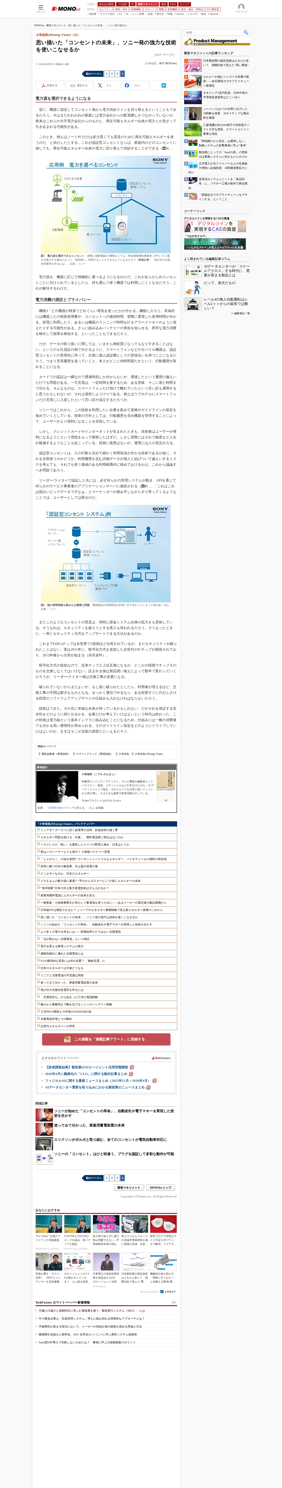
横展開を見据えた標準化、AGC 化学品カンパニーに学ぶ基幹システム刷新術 (88, 1334)
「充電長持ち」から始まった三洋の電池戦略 (69, 997)
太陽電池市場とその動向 (56, 1019)
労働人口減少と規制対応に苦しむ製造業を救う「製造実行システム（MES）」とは (92, 1310)
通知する (82, 85)
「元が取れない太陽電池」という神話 (65, 939)
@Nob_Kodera (113, 800)
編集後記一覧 (242, 313)
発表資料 (95, 655)
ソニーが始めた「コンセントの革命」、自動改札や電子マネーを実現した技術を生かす (96, 924)
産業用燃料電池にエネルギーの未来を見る (68, 895)
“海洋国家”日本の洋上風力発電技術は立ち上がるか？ (75, 888)
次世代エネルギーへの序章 (58, 1026)
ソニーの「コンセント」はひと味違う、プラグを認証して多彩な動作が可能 (114, 1154)
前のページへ (94, 73)
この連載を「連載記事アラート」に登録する (109, 1039)
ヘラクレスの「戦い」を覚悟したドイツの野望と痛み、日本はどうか (85, 844)
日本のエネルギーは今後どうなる (62, 968)
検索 (246, 32)
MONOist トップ (160, 1187)
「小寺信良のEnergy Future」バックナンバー (65, 823)
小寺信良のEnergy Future (149, 753)
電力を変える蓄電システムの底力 (62, 946)
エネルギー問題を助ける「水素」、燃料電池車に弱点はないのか (82, 837)
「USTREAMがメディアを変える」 (66, 807)
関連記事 (144, 259)
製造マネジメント (56, 25)
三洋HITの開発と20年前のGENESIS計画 (66, 1011)
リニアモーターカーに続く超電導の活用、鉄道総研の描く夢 (79, 830)
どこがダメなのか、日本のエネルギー (65, 873)
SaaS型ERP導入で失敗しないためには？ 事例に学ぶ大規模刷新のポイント (87, 1342)
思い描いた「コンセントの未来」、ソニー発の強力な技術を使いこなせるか (89, 917)
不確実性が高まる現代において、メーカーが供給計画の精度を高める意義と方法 (90, 1326)
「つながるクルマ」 (196, 236)
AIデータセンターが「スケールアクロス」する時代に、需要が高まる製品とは (227, 270)
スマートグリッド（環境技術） (94, 753)
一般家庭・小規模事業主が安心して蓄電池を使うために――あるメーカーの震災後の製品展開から (104, 902)
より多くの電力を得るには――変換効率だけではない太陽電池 (81, 931)
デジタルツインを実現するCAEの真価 (206, 218)
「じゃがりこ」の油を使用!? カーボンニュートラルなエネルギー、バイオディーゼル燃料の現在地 (104, 859)
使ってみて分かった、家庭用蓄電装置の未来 (69, 982)
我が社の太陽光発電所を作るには (62, 989)
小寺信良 (124, 753)
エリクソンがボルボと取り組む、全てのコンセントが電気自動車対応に (110, 1139)
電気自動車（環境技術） (55, 753)
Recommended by (150, 1291)
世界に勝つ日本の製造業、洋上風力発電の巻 (69, 866)
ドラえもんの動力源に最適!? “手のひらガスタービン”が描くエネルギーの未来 (91, 880)
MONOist (39, 25)
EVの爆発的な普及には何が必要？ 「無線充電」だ (73, 960)
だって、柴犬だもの (220, 283)
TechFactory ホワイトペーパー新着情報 (62, 1302)
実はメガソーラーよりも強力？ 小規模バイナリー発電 (75, 851)
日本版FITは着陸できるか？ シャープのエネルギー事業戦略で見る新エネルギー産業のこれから (102, 910)
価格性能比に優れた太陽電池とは (62, 953)
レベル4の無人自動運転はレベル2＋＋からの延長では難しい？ (226, 303)
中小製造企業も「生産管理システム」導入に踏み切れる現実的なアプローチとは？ (92, 1318)
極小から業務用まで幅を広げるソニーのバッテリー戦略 (76, 1004)
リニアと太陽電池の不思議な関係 (62, 975)
